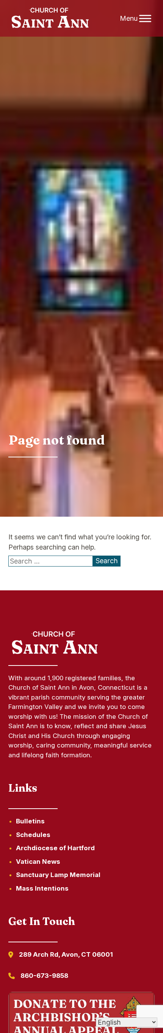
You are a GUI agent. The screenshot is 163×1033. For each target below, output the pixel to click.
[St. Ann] (49, 18)
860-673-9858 (44, 975)
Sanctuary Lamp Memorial (58, 875)
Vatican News (38, 861)
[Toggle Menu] (145, 18)
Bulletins (30, 821)
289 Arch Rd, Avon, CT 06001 (66, 954)
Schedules (33, 834)
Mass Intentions (42, 888)
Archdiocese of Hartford (55, 848)
